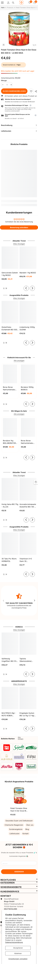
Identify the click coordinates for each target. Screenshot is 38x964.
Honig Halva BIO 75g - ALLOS (10, 505)
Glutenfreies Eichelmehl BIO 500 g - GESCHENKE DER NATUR (9, 328)
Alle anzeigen (19, 361)
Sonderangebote (15, 829)
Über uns (29, 825)
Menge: (4, 80)
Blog (27, 829)
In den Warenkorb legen (14, 91)
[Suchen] (13, 2)
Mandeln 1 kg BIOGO (28, 273)
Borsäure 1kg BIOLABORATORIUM (10, 442)
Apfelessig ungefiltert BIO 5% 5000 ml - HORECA (9, 660)
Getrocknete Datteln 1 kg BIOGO (10, 274)
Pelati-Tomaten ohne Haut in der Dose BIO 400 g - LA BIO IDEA (18, 809)
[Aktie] (35, 91)
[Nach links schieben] (26, 288)
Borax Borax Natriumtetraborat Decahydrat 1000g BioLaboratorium (28, 442)
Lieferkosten (14, 833)
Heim (3, 7)
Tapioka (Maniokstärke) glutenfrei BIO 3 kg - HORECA (28, 660)
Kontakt (25, 833)
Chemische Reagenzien (14, 825)
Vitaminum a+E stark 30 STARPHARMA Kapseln (26, 560)
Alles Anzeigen (19, 244)
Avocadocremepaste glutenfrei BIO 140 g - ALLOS (28, 505)
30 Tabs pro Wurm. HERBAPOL (9, 560)
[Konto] (8, 2)
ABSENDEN (19, 872)
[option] (19, 29)
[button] (19, 116)
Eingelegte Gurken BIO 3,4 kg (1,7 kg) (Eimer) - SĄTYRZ (27, 714)
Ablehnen (18, 953)
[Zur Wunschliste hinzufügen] (24, 796)
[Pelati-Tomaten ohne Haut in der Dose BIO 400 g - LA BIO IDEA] (19, 795)
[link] (31, 91)
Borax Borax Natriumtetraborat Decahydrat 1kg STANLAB (10, 388)
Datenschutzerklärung (14, 942)
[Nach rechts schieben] (32, 288)
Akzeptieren (18, 948)
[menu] (2, 2)
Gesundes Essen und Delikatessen (19, 821)
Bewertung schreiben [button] (19, 227)
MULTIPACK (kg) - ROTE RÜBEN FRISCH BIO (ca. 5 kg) (9, 714)
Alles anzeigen (20, 738)
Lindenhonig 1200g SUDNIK (27, 328)
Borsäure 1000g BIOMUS (27, 388)
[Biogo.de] (6, 748)
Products (10, 7)
